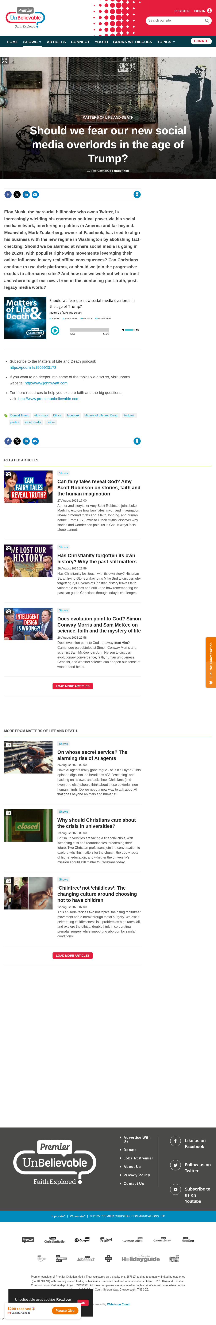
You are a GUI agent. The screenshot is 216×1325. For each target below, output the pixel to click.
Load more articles (72, 686)
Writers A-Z (77, 1216)
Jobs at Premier (138, 1158)
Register (181, 11)
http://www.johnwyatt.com (46, 383)
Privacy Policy (137, 1175)
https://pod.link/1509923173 (33, 367)
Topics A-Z (58, 1216)
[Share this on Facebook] (8, 194)
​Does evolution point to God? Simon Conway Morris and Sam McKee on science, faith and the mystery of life (99, 625)
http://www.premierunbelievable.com (48, 399)
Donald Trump (19, 415)
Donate (130, 1150)
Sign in (85, 186)
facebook (73, 415)
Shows (63, 473)
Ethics (57, 415)
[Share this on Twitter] (17, 194)
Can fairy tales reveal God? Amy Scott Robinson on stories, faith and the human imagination (98, 488)
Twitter (50, 422)
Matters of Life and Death (108, 117)
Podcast (129, 415)
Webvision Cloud (118, 1304)
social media (32, 422)
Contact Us (134, 1183)
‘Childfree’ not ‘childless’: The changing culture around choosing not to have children (97, 894)
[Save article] (137, 194)
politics (14, 422)
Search (207, 21)
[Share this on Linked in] (26, 194)
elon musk (41, 415)
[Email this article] (35, 194)
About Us (132, 1167)
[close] (140, 186)
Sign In (199, 11)
